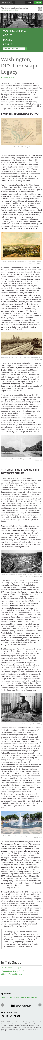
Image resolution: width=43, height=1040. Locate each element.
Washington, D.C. (14, 30)
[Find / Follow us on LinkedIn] (15, 1016)
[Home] (14, 9)
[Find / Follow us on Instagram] (11, 1016)
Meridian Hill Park (8, 78)
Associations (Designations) (13, 971)
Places (7, 39)
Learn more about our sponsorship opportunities (19, 997)
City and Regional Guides (12, 974)
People (7, 44)
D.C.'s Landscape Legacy (11, 968)
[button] (13, 2)
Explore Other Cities (12, 49)
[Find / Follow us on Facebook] (3, 1016)
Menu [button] (7, 3)
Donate (38, 2)
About (28, 2)
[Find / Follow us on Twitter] (7, 1016)
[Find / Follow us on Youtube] (18, 1016)
